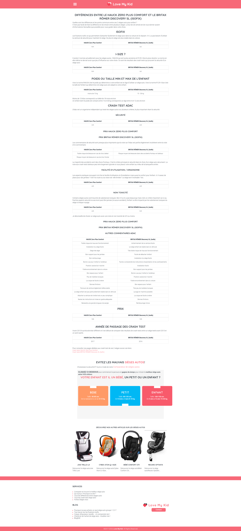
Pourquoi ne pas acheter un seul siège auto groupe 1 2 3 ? (95, 510)
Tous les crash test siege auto (85, 498)
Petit (125, 396)
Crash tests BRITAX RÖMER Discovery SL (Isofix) (88, 352)
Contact (159, 510)
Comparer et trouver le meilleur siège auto (89, 492)
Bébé (93, 396)
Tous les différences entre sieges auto (88, 496)
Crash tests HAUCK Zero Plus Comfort (85, 350)
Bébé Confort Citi (132, 465)
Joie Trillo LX (83, 465)
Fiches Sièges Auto (81, 500)
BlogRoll (77, 518)
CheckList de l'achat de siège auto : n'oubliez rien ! (92, 516)
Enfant (157, 396)
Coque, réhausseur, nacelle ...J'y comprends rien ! (92, 514)
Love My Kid (122, 4)
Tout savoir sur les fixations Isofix (86, 512)
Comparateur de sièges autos (126, 367)
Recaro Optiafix (155, 465)
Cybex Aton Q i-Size (107, 465)
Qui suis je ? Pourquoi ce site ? (85, 494)
